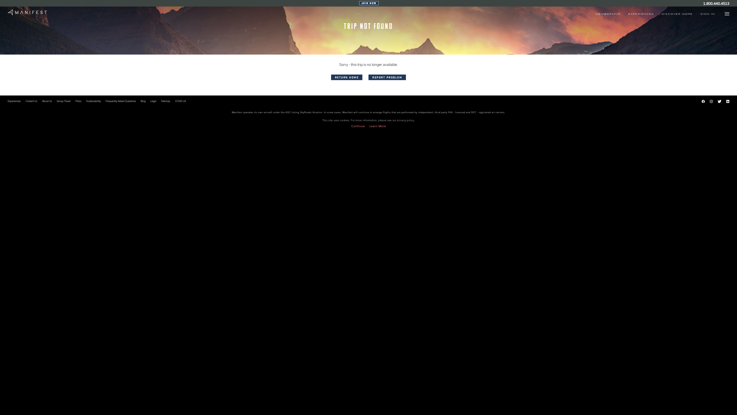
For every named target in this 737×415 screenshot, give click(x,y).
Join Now (369, 3)
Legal (153, 101)
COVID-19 (180, 101)
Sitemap (165, 101)
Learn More (377, 126)
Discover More (677, 14)
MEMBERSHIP (608, 14)
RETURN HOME (347, 78)
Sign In (708, 14)
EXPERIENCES (641, 14)
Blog (143, 101)
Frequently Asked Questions (121, 101)
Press (78, 101)
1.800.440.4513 (716, 3)
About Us (47, 101)
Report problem (387, 78)
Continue (358, 126)
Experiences (14, 101)
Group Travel (64, 101)
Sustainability (93, 101)
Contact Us (31, 101)
